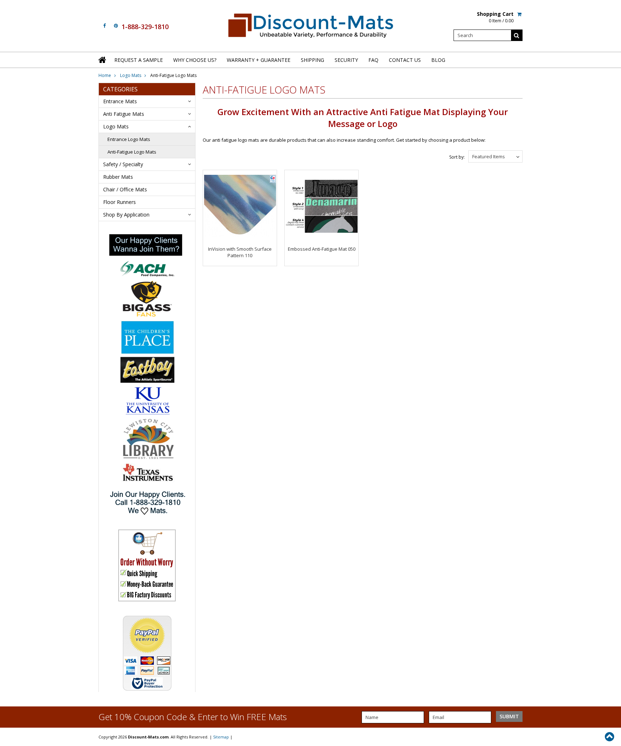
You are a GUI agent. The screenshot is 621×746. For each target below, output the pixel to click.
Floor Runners (119, 202)
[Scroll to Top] (610, 736)
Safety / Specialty (123, 164)
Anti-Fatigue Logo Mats (131, 152)
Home (104, 75)
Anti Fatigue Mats (123, 113)
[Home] (102, 59)
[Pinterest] (116, 25)
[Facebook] (104, 25)
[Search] (517, 35)
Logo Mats (130, 75)
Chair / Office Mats (125, 189)
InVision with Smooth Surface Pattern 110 (240, 252)
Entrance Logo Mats (128, 139)
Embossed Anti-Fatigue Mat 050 (321, 249)
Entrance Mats (120, 101)
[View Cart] (520, 14)
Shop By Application (126, 214)
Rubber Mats (118, 176)
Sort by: (457, 157)
